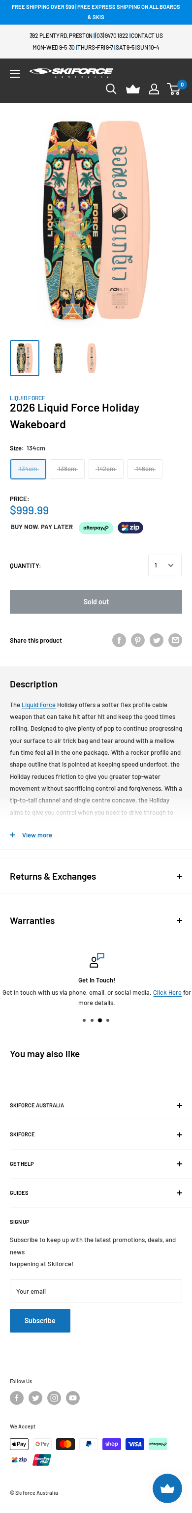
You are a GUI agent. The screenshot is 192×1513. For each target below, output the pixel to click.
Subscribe (40, 1320)
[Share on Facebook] (119, 640)
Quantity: (25, 565)
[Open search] (111, 89)
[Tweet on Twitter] (156, 640)
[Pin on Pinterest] (138, 640)
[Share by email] (175, 640)
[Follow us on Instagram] (54, 1398)
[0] (174, 89)
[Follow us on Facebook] (17, 1398)
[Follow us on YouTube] (73, 1398)
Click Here (167, 992)
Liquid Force (27, 397)
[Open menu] (15, 74)
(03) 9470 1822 (111, 35)
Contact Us (146, 35)
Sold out (96, 601)
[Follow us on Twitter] (35, 1398)
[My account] (154, 89)
